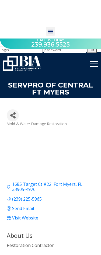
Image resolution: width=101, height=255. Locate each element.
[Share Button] (13, 115)
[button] (50, 31)
